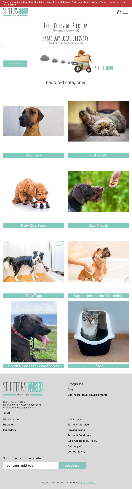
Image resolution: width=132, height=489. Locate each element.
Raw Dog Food (34, 225)
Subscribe (72, 465)
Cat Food (98, 155)
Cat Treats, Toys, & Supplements (87, 394)
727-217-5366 (18, 401)
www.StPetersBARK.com (22, 407)
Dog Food (33, 155)
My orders (9, 430)
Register (8, 424)
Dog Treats (98, 225)
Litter (98, 366)
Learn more (15, 63)
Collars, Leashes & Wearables (34, 366)
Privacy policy (76, 430)
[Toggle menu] (125, 12)
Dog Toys (34, 295)
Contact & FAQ (76, 451)
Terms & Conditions (79, 435)
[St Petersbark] (15, 12)
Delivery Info (75, 446)
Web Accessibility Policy (82, 440)
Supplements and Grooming (98, 295)
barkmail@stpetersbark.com (25, 404)
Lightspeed (89, 482)
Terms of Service (78, 424)
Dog (70, 389)
